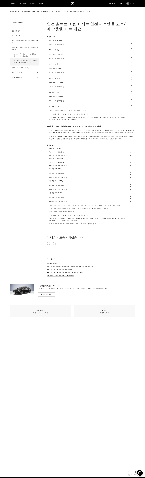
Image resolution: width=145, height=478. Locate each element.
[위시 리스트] (121, 3)
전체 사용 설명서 (15, 11)
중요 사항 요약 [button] (15, 31)
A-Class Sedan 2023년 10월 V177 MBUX (34, 11)
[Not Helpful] (54, 243)
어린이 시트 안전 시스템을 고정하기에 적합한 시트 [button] (24, 48)
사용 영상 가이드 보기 (46, 294)
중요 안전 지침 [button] (15, 36)
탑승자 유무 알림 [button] (16, 77)
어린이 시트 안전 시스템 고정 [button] (20, 68)
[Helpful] (48, 243)
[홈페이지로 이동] (72, 3)
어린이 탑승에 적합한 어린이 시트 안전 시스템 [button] (24, 41)
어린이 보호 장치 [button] (16, 72)
